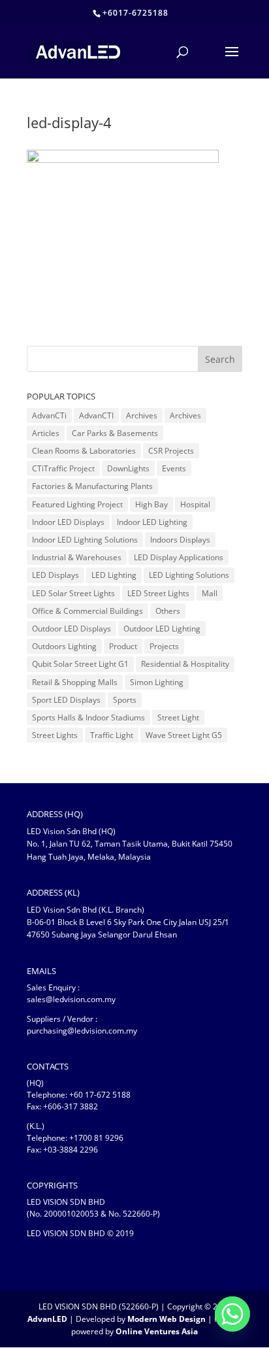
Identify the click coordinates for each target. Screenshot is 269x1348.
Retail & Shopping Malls (75, 682)
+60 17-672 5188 (100, 1094)
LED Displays (55, 575)
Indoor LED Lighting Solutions (85, 539)
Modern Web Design (166, 1318)
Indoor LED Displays (68, 522)
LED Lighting (113, 575)
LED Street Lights (158, 593)
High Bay (151, 504)
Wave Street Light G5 (184, 735)
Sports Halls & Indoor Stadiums (88, 717)
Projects (164, 646)
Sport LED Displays (66, 699)
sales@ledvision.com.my (71, 999)
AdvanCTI (96, 415)
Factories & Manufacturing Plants (92, 486)
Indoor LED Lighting (152, 522)
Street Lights (55, 735)
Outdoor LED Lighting (161, 628)
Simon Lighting (156, 682)
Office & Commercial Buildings (87, 610)
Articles (45, 433)
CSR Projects (171, 450)
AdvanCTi (49, 415)
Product (123, 646)
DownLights (128, 468)
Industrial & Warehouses (76, 557)
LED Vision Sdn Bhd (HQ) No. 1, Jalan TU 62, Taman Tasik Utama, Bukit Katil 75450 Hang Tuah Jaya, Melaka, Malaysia (129, 844)
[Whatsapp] (232, 1314)
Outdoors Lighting (64, 646)
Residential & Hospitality (185, 663)
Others (167, 610)
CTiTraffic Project (63, 468)
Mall (209, 593)
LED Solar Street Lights (73, 593)
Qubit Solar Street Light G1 (80, 663)
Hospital (195, 504)
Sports (124, 699)
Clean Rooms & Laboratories (84, 450)
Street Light (178, 717)
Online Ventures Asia (157, 1331)
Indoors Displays (180, 539)
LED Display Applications (178, 557)
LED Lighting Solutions (189, 575)
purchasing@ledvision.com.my (82, 1030)
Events (174, 468)
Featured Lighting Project (77, 504)
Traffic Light (111, 735)
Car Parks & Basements (115, 433)
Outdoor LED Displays (71, 628)
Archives (141, 415)
